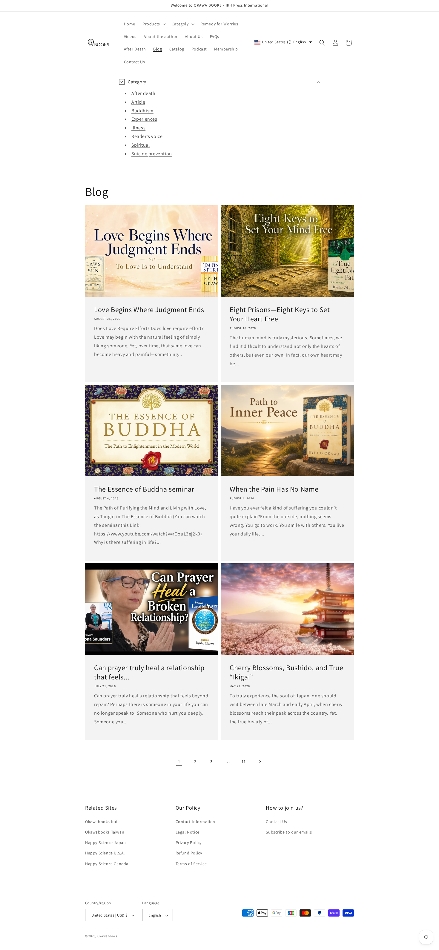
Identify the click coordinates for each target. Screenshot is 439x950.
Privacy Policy (189, 842)
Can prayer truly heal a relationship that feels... (149, 672)
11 (243, 761)
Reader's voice (146, 136)
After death (143, 93)
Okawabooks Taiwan (104, 831)
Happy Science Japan (105, 842)
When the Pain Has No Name (274, 489)
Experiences (144, 119)
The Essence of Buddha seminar (144, 489)
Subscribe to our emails (289, 831)
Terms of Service (191, 863)
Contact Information (195, 821)
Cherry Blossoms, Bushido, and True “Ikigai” (286, 672)
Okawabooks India (103, 821)
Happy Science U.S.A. (105, 853)
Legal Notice (187, 831)
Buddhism (142, 110)
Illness (138, 128)
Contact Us (276, 821)
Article (138, 102)
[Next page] (259, 761)
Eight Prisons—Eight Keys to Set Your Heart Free (280, 314)
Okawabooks (107, 936)
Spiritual (140, 145)
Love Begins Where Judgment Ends (149, 309)
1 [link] (179, 761)
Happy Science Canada (106, 863)
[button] (153, 24)
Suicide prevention (151, 153)
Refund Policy (189, 853)
